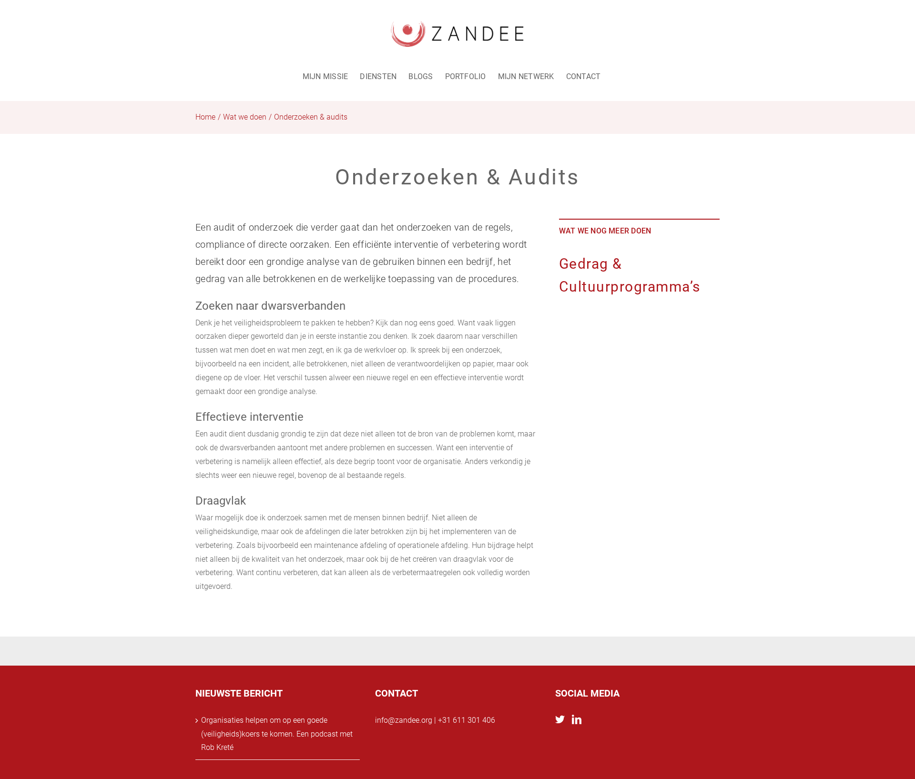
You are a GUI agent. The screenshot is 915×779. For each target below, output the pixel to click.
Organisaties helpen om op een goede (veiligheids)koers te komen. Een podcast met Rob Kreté (277, 734)
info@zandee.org (403, 720)
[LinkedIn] (576, 719)
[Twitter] (560, 719)
